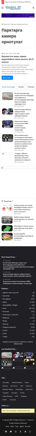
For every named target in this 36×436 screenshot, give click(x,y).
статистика (13, 399)
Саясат (5, 330)
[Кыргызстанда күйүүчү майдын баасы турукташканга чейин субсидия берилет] (7, 111)
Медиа (5, 321)
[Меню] (3, 8)
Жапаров (5, 386)
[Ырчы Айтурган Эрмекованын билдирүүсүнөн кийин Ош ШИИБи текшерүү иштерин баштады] (29, 362)
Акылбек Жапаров (17, 382)
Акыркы (21, 87)
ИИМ (21, 386)
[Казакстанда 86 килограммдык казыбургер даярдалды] (7, 236)
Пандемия (5, 393)
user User (5, 53)
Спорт (5, 333)
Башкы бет (6, 24)
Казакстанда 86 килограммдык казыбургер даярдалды (23, 236)
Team (16, 426)
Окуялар (5, 324)
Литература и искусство (10, 314)
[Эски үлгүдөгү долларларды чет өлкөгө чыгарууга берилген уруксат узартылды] (18, 370)
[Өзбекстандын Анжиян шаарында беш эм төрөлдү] (7, 220)
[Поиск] (33, 8)
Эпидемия (24, 396)
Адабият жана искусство (11, 292)
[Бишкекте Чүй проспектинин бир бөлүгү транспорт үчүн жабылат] (29, 370)
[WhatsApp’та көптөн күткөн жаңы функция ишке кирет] (7, 228)
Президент (14, 393)
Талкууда (31, 87)
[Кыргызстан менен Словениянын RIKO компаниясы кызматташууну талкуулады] (7, 124)
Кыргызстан (29, 389)
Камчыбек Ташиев (8, 389)
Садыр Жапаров (7, 396)
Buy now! (27, 426)
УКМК (16, 396)
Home (7, 426)
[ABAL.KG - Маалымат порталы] (13, 8)
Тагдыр (5, 336)
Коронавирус (19, 389)
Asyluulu (30, 420)
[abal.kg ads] (18, 15)
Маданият (6, 318)
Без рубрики (7, 299)
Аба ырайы (6, 382)
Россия (22, 393)
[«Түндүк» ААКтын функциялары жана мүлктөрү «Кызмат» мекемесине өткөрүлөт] (7, 156)
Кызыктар (6, 311)
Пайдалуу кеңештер (9, 327)
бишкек (5, 399)
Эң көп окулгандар (8, 87)
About (12, 426)
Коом (4, 308)
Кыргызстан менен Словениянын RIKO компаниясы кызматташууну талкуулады (21, 125)
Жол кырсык (14, 386)
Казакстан (29, 386)
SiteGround (23, 423)
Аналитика (6, 296)
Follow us (5, 405)
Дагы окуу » (7, 77)
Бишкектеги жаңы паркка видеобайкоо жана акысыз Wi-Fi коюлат (18, 59)
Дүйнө (5, 302)
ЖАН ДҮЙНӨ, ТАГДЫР (10, 305)
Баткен (27, 382)
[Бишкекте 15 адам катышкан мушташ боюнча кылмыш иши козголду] (7, 370)
